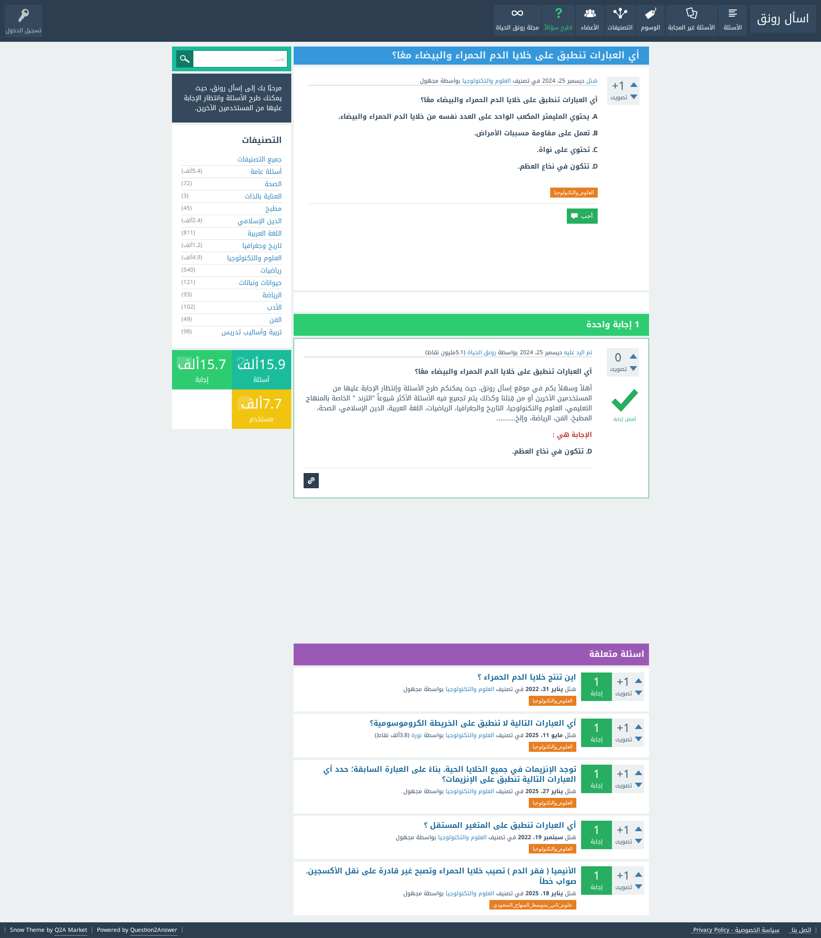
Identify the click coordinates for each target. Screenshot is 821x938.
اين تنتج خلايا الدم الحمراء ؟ (526, 677)
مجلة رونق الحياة (517, 27)
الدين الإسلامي (260, 221)
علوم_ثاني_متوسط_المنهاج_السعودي (533, 905)
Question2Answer (153, 930)
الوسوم (650, 27)
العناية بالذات (263, 196)
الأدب (274, 307)
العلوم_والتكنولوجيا (574, 192)
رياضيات (271, 270)
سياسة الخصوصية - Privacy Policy (736, 930)
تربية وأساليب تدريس (251, 332)
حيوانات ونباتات (260, 282)
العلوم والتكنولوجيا (486, 81)
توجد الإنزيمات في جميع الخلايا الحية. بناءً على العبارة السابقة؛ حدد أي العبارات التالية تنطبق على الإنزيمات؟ (449, 774)
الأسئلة (733, 27)
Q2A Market (71, 930)
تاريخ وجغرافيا (262, 245)
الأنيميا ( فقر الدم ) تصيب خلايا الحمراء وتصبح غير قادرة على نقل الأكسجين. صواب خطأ (441, 876)
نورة (416, 735)
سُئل (592, 81)
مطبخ (274, 208)
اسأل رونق (783, 18)
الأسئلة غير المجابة (691, 27)
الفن (275, 319)
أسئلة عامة (266, 171)
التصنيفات (620, 27)
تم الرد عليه (578, 352)
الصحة (273, 184)
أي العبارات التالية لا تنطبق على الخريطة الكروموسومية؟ (473, 723)
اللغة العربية (265, 233)
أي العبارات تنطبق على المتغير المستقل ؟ (500, 825)
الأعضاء (590, 27)
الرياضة (272, 295)
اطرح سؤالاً (558, 27)
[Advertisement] (471, 257)
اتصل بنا (801, 930)
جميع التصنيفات (260, 159)
